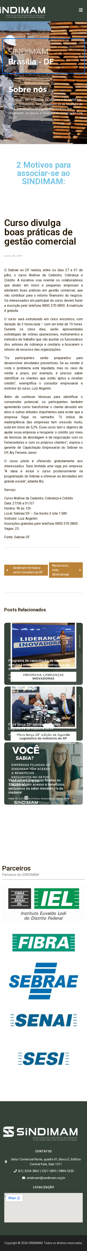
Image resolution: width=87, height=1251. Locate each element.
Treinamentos (16, 678)
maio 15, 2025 (16, 798)
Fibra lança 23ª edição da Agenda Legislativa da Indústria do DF (34, 726)
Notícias (67, 674)
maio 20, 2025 (17, 734)
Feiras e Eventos (51, 674)
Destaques (47, 734)
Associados (48, 798)
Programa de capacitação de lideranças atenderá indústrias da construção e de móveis (39, 665)
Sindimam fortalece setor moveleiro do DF (28, 570)
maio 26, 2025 (17, 674)
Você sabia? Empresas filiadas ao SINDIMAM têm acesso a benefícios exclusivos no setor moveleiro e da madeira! (36, 786)
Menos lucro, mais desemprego (60, 570)
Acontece (34, 674)
